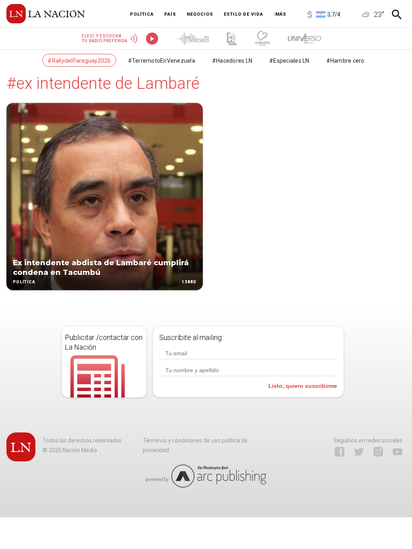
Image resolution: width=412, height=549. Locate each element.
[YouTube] (397, 451)
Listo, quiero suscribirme (302, 386)
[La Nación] (45, 13)
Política (24, 282)
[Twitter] (358, 451)
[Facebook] (339, 451)
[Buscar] (397, 14)
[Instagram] (378, 451)
